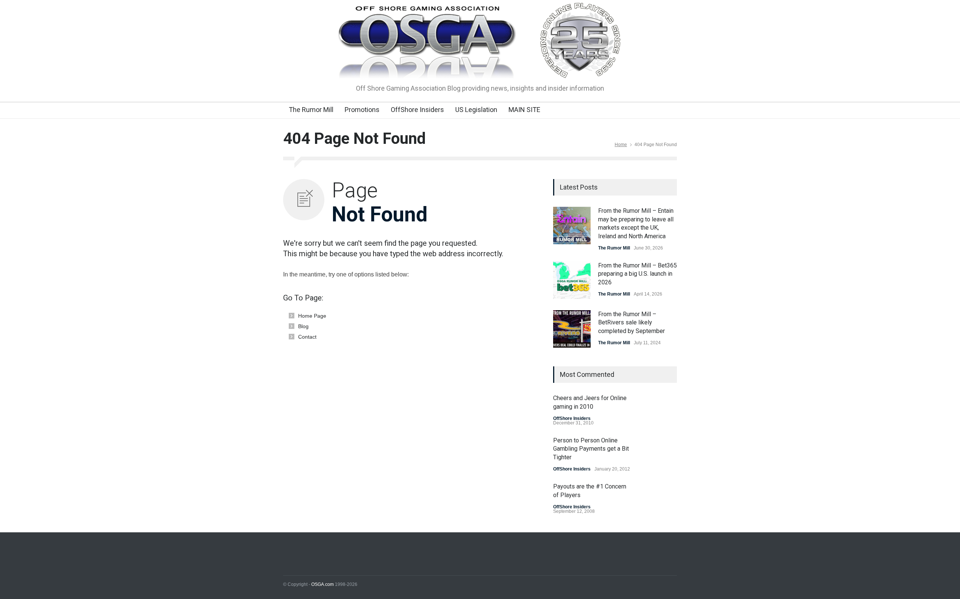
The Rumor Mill (311, 110)
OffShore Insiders (417, 110)
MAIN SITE (524, 110)
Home (621, 144)
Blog (303, 326)
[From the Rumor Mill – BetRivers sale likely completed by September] (572, 329)
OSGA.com (322, 584)
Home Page (312, 316)
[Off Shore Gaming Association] (480, 66)
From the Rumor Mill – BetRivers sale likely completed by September (631, 323)
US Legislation (476, 110)
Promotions (362, 110)
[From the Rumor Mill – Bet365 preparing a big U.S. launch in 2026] (572, 280)
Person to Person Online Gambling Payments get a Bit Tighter (591, 449)
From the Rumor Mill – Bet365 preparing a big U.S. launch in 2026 (637, 274)
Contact (307, 337)
